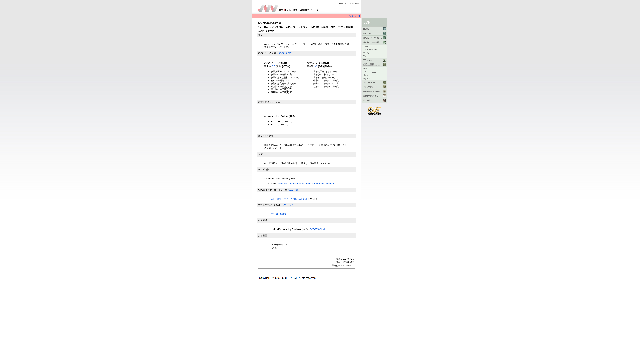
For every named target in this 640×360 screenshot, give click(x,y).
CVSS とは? (285, 53)
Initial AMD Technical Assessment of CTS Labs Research (306, 183)
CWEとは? (293, 190)
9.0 (273, 66)
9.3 (316, 66)
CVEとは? (288, 205)
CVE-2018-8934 (278, 214)
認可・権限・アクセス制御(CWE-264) (289, 199)
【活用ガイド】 (354, 16)
